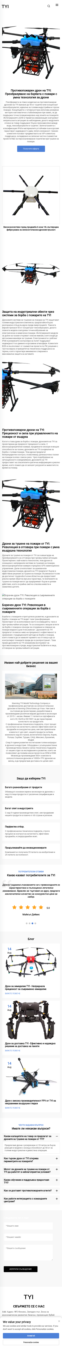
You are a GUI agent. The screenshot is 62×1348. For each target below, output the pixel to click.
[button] (27, 923)
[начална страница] (5, 6)
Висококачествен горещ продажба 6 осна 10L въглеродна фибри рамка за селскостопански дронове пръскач (31, 228)
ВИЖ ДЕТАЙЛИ (31, 195)
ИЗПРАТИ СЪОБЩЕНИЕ (21, 1269)
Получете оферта (31, 149)
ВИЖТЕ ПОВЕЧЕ (12, 993)
